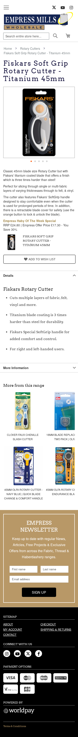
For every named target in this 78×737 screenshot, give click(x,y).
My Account (12, 629)
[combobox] (26, 36)
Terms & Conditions (14, 726)
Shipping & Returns (56, 629)
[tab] (39, 275)
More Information (16, 368)
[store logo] (39, 21)
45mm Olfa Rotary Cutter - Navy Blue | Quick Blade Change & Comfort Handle (23, 494)
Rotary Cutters (30, 48)
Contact (9, 635)
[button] (31, 161)
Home (8, 48)
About (8, 624)
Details (8, 275)
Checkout (48, 624)
